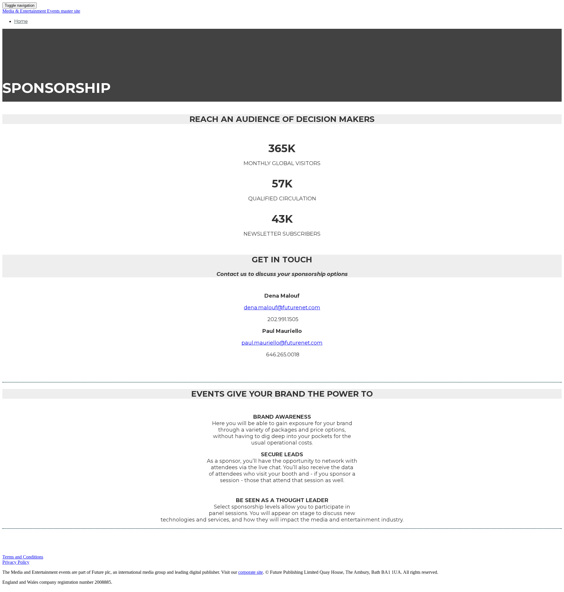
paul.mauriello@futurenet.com (282, 343)
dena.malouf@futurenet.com (282, 307)
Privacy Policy (15, 562)
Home (21, 21)
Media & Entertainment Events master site (41, 11)
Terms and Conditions (22, 556)
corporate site (250, 572)
